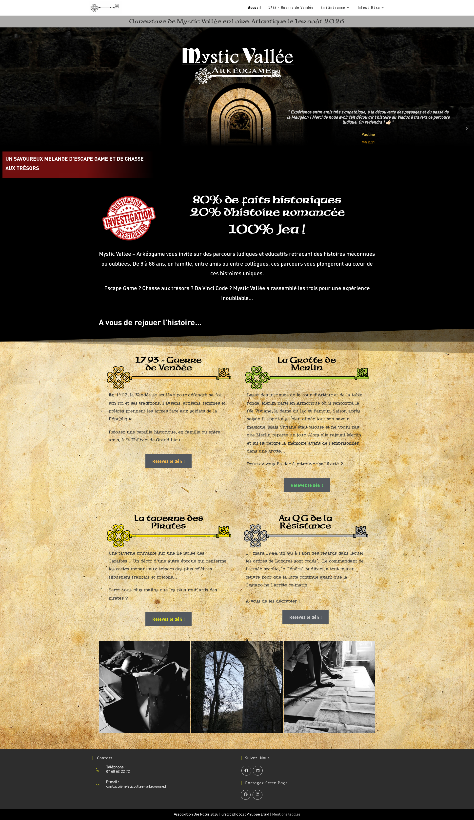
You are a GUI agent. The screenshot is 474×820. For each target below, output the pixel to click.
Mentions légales (286, 814)
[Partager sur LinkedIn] (257, 795)
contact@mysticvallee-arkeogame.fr (137, 786)
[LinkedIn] (258, 771)
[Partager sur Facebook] (246, 795)
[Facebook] (246, 771)
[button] (104, 687)
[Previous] (263, 128)
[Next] (466, 128)
